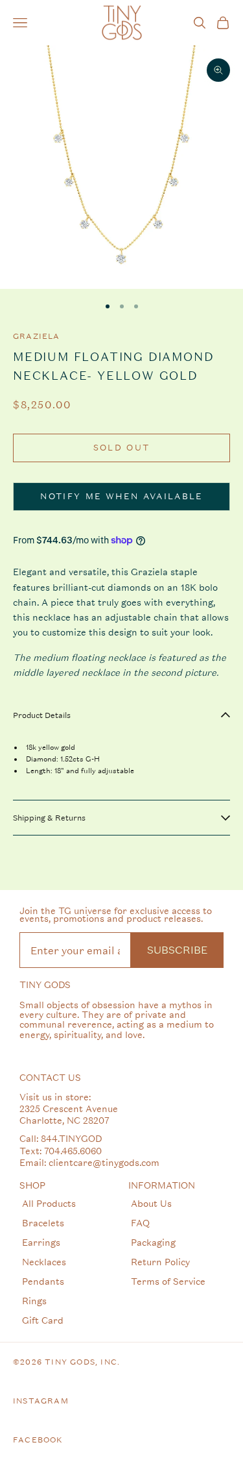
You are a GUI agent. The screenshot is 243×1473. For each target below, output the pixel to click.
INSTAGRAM (41, 1401)
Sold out (121, 447)
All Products (49, 1203)
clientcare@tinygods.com (104, 1162)
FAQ (140, 1223)
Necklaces (44, 1262)
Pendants (43, 1281)
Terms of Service (168, 1281)
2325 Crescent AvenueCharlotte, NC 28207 (68, 1114)
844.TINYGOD (71, 1138)
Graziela (36, 336)
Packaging (153, 1242)
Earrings (41, 1242)
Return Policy (160, 1262)
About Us (151, 1203)
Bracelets (43, 1223)
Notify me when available (121, 496)
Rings (34, 1300)
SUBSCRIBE (177, 949)
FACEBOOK (38, 1440)
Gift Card (43, 1320)
